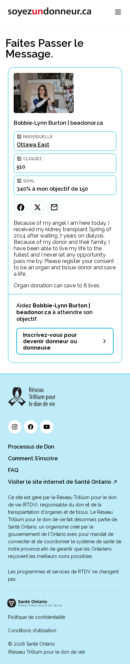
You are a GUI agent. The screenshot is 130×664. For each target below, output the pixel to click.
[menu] (118, 12)
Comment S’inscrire (33, 458)
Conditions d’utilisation (32, 630)
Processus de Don (31, 447)
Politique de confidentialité (36, 617)
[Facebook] (21, 207)
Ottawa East (33, 144)
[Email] (54, 207)
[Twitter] (37, 207)
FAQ (13, 470)
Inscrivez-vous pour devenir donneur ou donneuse (50, 341)
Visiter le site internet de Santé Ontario (59, 482)
